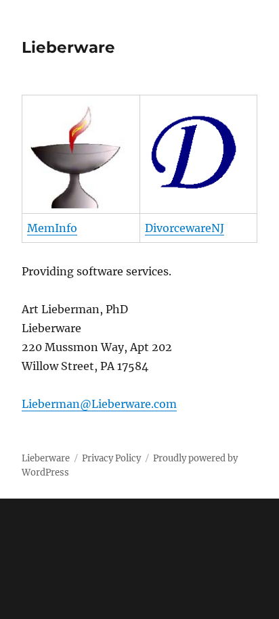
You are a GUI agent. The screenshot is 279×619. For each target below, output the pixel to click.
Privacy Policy (111, 458)
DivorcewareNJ (184, 228)
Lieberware (68, 47)
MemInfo (52, 228)
